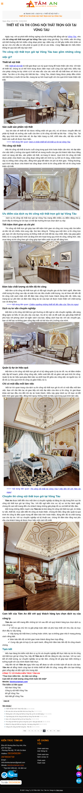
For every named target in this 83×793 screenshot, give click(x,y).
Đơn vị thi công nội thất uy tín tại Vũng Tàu (18, 719)
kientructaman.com (19, 682)
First (25, 731)
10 (50, 731)
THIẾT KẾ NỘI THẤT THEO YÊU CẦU (16, 709)
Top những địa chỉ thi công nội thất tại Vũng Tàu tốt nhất (22, 716)
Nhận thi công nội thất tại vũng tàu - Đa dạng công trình (22, 724)
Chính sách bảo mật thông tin (43, 750)
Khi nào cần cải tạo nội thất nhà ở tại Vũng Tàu (20, 711)
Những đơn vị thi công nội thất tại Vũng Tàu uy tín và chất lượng (25, 714)
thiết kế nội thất (16, 66)
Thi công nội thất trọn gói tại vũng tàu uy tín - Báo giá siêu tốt (24, 721)
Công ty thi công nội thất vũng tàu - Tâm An (19, 727)
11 (54, 731)
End (58, 731)
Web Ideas (59, 790)
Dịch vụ (39, 13)
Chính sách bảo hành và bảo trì (43, 755)
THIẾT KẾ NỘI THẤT (51, 13)
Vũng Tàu (72, 37)
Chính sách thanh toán (41, 761)
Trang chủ (30, 13)
